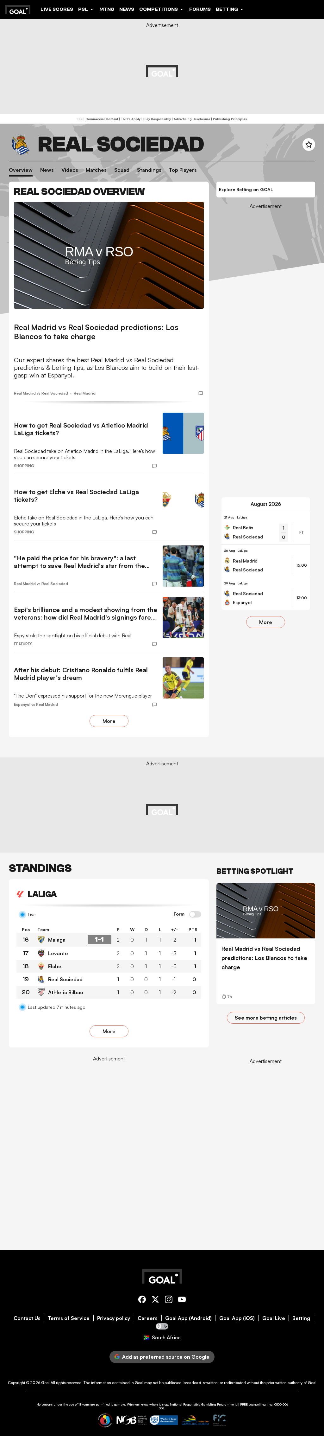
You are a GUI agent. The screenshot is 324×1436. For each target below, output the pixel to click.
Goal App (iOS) (237, 1318)
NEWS (126, 9)
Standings (149, 170)
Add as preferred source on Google (165, 1357)
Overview (21, 170)
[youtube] (182, 1300)
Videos (69, 170)
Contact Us (27, 1318)
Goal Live (273, 1318)
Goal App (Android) (188, 1318)
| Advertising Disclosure (190, 119)
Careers (148, 1318)
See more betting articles (266, 1017)
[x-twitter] (155, 1300)
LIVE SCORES (56, 9)
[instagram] (169, 1300)
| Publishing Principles (228, 119)
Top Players (183, 170)
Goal (45, 1382)
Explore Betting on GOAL (246, 189)
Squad (121, 170)
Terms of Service (69, 1318)
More (109, 721)
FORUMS (200, 9)
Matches (96, 170)
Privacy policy (113, 1318)
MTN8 (106, 9)
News (47, 170)
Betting (301, 1318)
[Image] (109, 255)
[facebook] (142, 1300)
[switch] (195, 914)
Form (179, 914)
